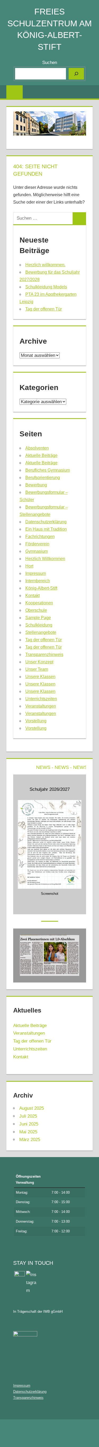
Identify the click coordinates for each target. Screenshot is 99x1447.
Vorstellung (35, 721)
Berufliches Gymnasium (47, 470)
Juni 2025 (28, 1124)
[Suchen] (76, 74)
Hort (29, 566)
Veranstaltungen (40, 706)
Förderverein (37, 544)
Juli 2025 (28, 1116)
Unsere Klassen (40, 676)
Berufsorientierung (42, 477)
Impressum (35, 573)
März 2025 (29, 1139)
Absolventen (37, 448)
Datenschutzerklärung (46, 522)
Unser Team (36, 669)
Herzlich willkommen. (45, 265)
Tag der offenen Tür (43, 309)
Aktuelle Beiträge (41, 455)
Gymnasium (36, 551)
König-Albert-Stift (41, 588)
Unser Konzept (39, 662)
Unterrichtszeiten (41, 699)
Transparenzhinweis (44, 654)
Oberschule (36, 610)
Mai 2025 (28, 1131)
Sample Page (38, 617)
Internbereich (37, 581)
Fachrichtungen (40, 536)
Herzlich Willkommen (45, 558)
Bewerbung (36, 485)
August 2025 (31, 1108)
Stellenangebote (40, 632)
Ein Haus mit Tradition (46, 529)
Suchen (49, 62)
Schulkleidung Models (46, 287)
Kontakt (32, 595)
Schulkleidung (38, 625)
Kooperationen (39, 603)
